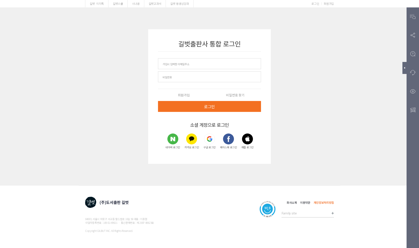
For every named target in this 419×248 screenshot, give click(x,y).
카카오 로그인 (191, 147)
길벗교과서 (155, 4)
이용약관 (305, 202)
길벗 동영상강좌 (179, 4)
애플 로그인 (247, 147)
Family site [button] (289, 213)
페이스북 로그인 (228, 147)
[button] (413, 16)
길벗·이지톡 (97, 4)
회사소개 (292, 202)
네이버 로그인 (172, 147)
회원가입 (329, 3)
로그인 (315, 3)
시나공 (136, 4)
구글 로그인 (209, 147)
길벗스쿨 (118, 4)
